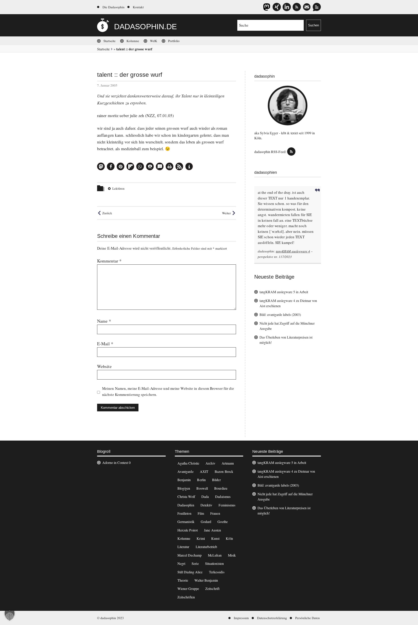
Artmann (228, 463)
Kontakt (138, 7)
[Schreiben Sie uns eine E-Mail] (307, 7)
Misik (232, 555)
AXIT (204, 471)
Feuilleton (184, 513)
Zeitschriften (186, 597)
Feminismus (227, 505)
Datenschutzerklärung (272, 618)
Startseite (109, 41)
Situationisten (214, 563)
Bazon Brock (224, 471)
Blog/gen (183, 488)
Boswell (202, 488)
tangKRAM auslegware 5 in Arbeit (284, 292)
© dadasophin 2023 (110, 618)
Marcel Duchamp (189, 555)
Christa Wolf (186, 496)
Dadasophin (185, 505)
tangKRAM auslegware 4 (293, 251)
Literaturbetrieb (206, 546)
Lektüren (118, 188)
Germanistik (185, 521)
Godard (206, 521)
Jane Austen (212, 530)
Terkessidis (216, 572)
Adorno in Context (115, 462)
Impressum (241, 618)
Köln (229, 538)
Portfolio (174, 41)
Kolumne (132, 41)
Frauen (215, 513)
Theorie (182, 580)
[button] (101, 166)
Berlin (201, 479)
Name (104, 321)
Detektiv (206, 505)
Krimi (201, 538)
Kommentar (109, 261)
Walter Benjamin (206, 580)
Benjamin (184, 479)
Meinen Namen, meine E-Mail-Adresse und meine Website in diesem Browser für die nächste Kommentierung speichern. (168, 391)
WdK (153, 41)
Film (201, 513)
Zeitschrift (212, 588)
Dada (205, 496)
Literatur (183, 546)
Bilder (216, 479)
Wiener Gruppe (188, 588)
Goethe (222, 521)
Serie (195, 563)
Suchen (313, 25)
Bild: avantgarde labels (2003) (280, 314)
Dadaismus (223, 496)
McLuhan (215, 555)
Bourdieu (220, 488)
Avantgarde (185, 471)
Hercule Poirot (187, 530)
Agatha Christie (188, 463)
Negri (181, 563)
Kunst (215, 538)
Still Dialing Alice (190, 572)
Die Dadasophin (114, 7)
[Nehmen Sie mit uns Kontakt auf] (317, 7)
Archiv (210, 463)
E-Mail (105, 344)
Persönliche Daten (307, 618)
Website (104, 366)
